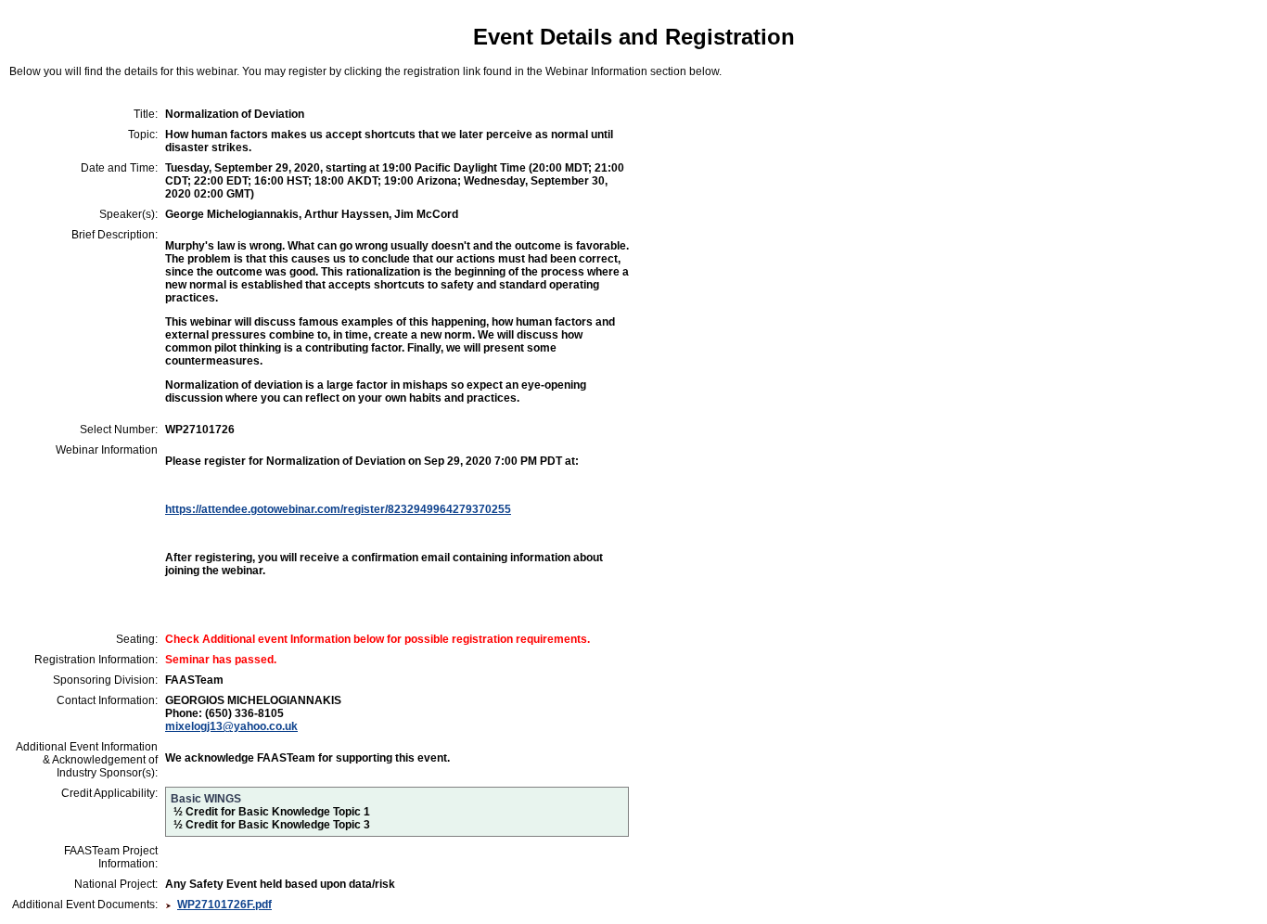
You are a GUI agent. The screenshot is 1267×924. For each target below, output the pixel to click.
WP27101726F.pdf (224, 904)
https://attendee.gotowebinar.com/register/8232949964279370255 (338, 509)
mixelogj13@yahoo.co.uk (231, 726)
